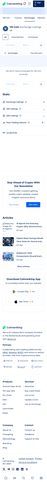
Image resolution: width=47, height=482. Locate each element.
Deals (5, 413)
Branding (7, 443)
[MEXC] (8, 361)
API (4, 404)
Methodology (9, 439)
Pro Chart (7, 395)
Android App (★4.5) (12, 386)
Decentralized (17, 37)
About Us (11, 339)
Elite (5, 400)
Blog (5, 448)
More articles (23, 266)
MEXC (5, 352)
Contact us (30, 430)
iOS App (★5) (9, 391)
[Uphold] (36, 367)
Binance (13, 352)
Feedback (29, 434)
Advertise (29, 386)
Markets (41, 18)
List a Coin (29, 395)
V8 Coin (6, 18)
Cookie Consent (26, 458)
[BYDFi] (8, 367)
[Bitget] (37, 361)
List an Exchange (33, 404)
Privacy (38, 458)
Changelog (8, 434)
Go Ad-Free (11, 132)
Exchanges (29, 18)
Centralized (33, 37)
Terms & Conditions (28, 462)
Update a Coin (31, 400)
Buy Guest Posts (32, 391)
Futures (18, 18)
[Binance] (23, 361)
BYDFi (20, 352)
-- (43, 109)
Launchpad (8, 408)
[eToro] (21, 367)
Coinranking (14, 3)
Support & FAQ (32, 439)
